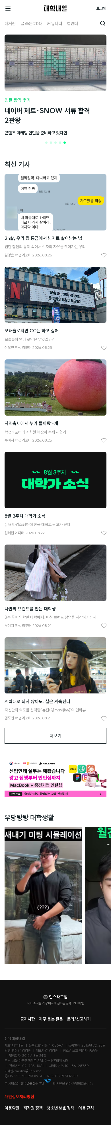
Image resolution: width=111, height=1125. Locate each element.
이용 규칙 (86, 1108)
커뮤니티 (54, 23)
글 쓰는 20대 (31, 23)
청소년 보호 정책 (60, 1108)
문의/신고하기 (79, 1019)
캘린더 (72, 23)
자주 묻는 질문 (51, 1019)
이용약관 (12, 1108)
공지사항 (27, 1019)
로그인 (101, 8)
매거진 (10, 23)
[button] (46, 142)
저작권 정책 (33, 1108)
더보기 (55, 735)
